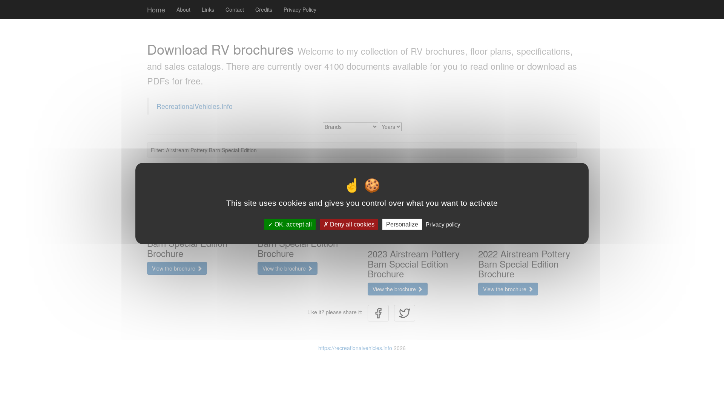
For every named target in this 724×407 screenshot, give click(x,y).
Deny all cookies (351, 224)
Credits (263, 9)
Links (208, 9)
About (183, 9)
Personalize (402, 224)
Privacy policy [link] (443, 224)
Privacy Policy (300, 9)
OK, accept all (292, 224)
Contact (234, 9)
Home (156, 9)
